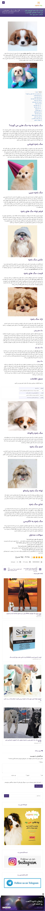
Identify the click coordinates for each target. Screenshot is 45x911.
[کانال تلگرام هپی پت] (22, 883)
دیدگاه (41, 762)
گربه (33, 659)
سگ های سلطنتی (27, 53)
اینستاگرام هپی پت (33, 269)
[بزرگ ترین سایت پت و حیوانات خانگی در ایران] (39, 4)
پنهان (37, 92)
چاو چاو (36, 351)
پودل (42, 364)
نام (42, 775)
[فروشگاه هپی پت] (22, 826)
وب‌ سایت (13, 775)
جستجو (6, 795)
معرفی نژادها (36, 743)
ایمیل (27, 775)
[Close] (43, 894)
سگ (39, 616)
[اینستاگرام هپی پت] (22, 862)
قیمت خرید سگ (35, 279)
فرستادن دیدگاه (39, 786)
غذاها (37, 616)
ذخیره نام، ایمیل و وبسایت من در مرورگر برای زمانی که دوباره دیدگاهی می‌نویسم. (23, 782)
